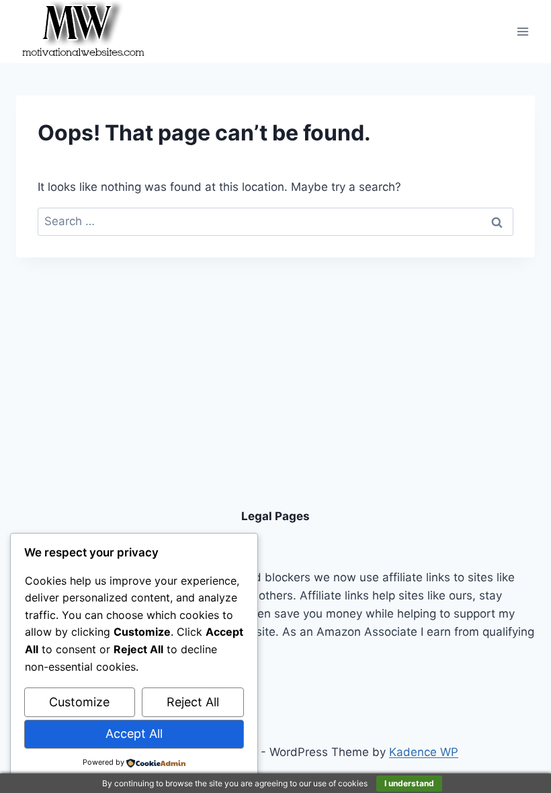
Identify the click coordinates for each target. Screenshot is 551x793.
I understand (409, 783)
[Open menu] (522, 31)
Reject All (193, 702)
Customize (79, 702)
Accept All (134, 733)
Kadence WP (423, 752)
